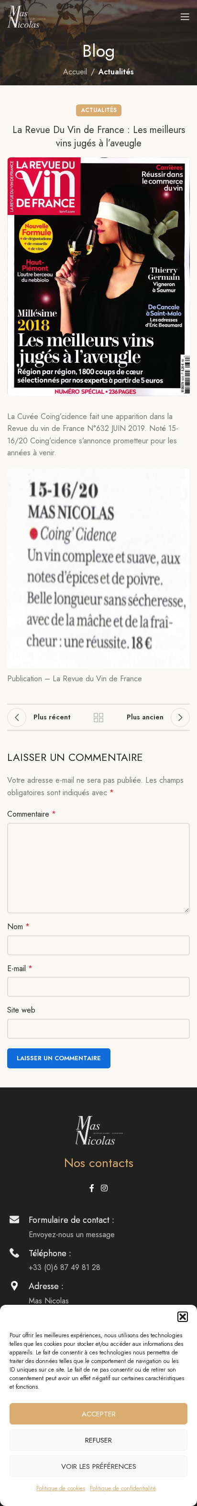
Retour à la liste (98, 717)
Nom (18, 926)
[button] (182, 1317)
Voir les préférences (98, 1466)
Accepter (99, 1414)
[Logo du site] (26, 15)
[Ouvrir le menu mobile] (185, 16)
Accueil (75, 71)
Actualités (116, 71)
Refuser (98, 1440)
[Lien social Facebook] (92, 1188)
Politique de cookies (60, 1488)
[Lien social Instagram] (104, 1188)
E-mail (20, 968)
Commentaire (31, 814)
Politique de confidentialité (123, 1488)
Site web (21, 1009)
